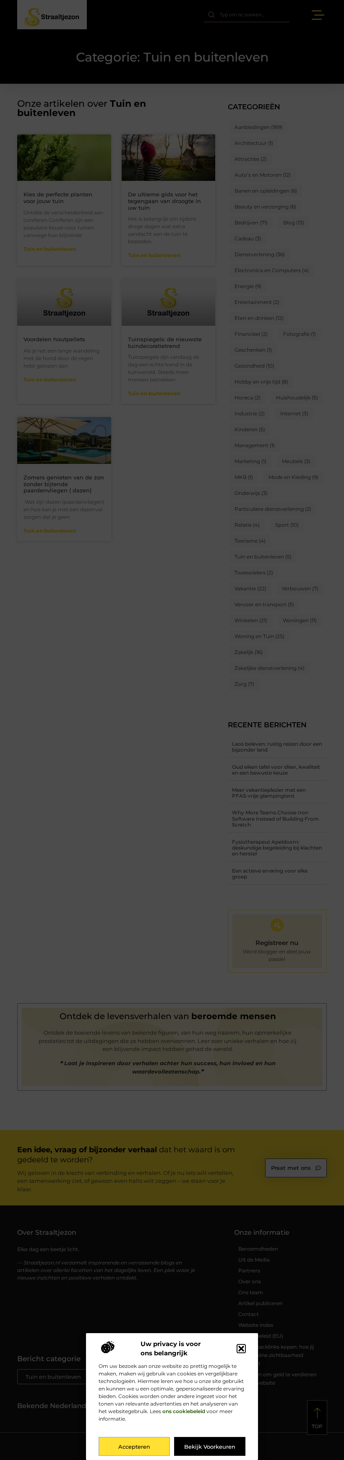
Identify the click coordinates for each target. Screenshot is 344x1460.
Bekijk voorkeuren (209, 1446)
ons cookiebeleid (183, 1411)
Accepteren (134, 1446)
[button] (241, 1348)
